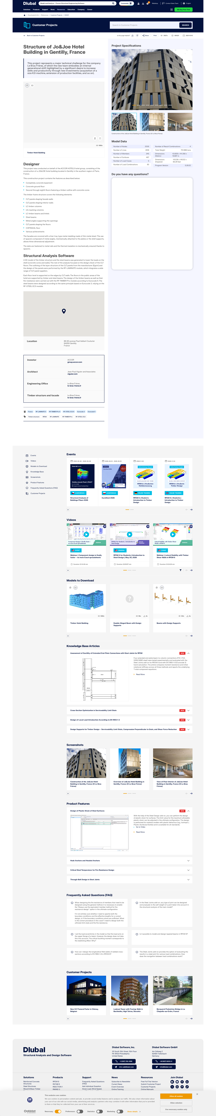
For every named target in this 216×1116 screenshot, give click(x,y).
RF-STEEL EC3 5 (68, 412)
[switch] (80, 1111)
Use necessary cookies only (176, 1109)
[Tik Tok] (187, 1087)
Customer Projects (56, 15)
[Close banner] (197, 1094)
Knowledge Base (37, 472)
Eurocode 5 (91, 412)
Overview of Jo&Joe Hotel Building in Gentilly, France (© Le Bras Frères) (129, 783)
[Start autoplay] (68, 509)
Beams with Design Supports (169, 623)
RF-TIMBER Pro (67, 417)
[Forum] (172, 1082)
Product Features (37, 483)
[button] (63, 311)
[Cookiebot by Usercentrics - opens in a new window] (30, 1111)
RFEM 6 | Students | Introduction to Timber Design (174, 500)
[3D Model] (27, 85)
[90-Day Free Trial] (143, 3)
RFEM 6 (56, 1082)
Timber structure (33, 417)
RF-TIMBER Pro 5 (54, 412)
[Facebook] (182, 1082)
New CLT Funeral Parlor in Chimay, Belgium (84, 1010)
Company (81, 9)
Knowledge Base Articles (83, 646)
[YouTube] (177, 1082)
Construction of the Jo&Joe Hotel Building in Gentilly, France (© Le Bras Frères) (85, 784)
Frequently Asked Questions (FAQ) (44, 488)
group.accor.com (75, 362)
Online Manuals (147, 1089)
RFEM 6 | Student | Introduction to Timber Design (142, 500)
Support (45, 9)
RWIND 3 (56, 1089)
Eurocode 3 (81, 412)
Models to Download (39, 466)
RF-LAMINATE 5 (41, 412)
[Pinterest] (182, 1087)
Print (155, 35)
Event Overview (118, 1087)
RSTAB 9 (56, 1084)
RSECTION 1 (58, 1087)
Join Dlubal (176, 1077)
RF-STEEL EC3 (80, 417)
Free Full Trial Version (149, 1082)
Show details (132, 1112)
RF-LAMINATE (54, 417)
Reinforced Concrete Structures (31, 1083)
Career (89, 9)
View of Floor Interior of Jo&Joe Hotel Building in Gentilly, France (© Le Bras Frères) (172, 784)
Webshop (155, 3)
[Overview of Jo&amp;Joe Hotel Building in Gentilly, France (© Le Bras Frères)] (129, 763)
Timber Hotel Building (36, 153)
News (53, 9)
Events (33, 455)
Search (185, 25)
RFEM (45, 417)
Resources (61, 9)
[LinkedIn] (187, 1082)
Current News (117, 1084)
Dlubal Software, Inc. (123, 1047)
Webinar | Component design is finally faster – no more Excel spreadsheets (86, 556)
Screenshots (35, 477)
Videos (33, 461)
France (30, 412)
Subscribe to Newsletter (121, 1082)
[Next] (189, 79)
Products (36, 9)
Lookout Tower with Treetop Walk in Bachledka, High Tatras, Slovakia (128, 1010)
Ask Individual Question (91, 1086)
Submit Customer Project (151, 1084)
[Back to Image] (32, 85)
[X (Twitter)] (172, 1087)
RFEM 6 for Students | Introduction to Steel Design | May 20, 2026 (129, 556)
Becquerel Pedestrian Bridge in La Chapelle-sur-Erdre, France (171, 1010)
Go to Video (140, 827)
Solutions (26, 9)
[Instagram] (177, 1087)
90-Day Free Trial (183, 10)
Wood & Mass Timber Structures (31, 1090)
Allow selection (176, 1103)
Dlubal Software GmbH (164, 1047)
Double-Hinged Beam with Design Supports (127, 624)
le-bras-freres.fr (74, 386)
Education (71, 9)
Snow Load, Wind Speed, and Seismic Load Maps (92, 1090)
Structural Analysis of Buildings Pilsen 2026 (79, 499)
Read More (140, 674)
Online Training (118, 1089)
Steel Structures (29, 1086)
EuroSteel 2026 (108, 498)
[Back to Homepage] (29, 3)
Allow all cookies (176, 1096)
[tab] (127, 509)
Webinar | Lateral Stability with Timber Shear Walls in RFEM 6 (173, 556)
